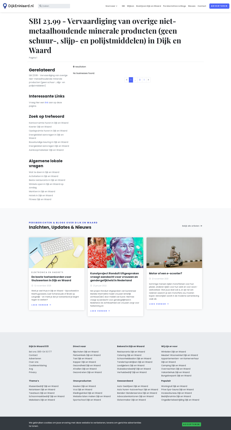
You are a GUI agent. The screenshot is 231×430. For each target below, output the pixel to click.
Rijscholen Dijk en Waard (85, 351)
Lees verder (40, 305)
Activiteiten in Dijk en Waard (43, 176)
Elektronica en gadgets (47, 272)
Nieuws (191, 6)
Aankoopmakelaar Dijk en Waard (46, 150)
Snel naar (110, 6)
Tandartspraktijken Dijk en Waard (134, 362)
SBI (123, 6)
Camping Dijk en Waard (173, 365)
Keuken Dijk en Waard (84, 386)
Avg (31, 368)
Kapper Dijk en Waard (84, 362)
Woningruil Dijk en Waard (174, 386)
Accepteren (191, 424)
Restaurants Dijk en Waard (131, 351)
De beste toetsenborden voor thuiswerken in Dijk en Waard (51, 278)
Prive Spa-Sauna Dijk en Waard (177, 389)
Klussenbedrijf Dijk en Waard (43, 386)
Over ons (33, 362)
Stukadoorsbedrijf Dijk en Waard (134, 368)
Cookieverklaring (38, 365)
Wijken (130, 6)
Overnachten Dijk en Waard (175, 368)
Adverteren (219, 6)
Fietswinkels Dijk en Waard (87, 355)
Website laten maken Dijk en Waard (92, 396)
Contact (202, 6)
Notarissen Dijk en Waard (42, 389)
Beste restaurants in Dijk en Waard (47, 180)
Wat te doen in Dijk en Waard (44, 172)
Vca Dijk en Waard (82, 389)
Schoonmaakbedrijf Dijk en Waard (46, 396)
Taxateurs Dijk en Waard (41, 393)
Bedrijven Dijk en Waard (148, 6)
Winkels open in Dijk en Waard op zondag (46, 186)
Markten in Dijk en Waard (42, 191)
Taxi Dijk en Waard (82, 358)
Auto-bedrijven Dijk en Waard (132, 386)
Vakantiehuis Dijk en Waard (175, 372)
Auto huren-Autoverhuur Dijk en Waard (137, 389)
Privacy (33, 372)
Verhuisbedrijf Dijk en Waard (132, 372)
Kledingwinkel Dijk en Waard (87, 393)
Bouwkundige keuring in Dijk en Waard (48, 142)
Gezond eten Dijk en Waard (87, 372)
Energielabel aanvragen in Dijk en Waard (46, 136)
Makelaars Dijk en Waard (42, 399)
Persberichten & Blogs (174, 6)
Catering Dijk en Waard (129, 355)
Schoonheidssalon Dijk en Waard (134, 358)
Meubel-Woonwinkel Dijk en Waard (179, 355)
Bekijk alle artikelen (190, 226)
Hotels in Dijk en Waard (41, 195)
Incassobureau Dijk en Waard (176, 393)
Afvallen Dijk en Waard (85, 368)
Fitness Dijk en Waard (40, 199)
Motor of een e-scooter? (165, 273)
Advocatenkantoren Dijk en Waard (135, 396)
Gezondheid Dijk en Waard (87, 365)
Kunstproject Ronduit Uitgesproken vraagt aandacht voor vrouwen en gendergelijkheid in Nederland (114, 277)
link (46, 102)
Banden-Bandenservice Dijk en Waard (137, 393)
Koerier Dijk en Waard (40, 126)
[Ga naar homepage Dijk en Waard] (18, 6)
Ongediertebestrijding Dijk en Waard (180, 399)
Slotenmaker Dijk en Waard (131, 399)
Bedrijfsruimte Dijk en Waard (176, 396)
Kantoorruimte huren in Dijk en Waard (48, 122)
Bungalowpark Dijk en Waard (176, 375)
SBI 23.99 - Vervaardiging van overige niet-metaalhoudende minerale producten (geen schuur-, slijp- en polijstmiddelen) (48, 80)
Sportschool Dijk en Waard (87, 399)
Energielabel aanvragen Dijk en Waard (49, 146)
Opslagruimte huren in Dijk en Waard (48, 130)
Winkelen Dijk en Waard (173, 351)
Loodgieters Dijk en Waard (130, 365)
